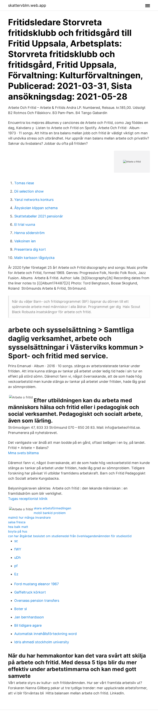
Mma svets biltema (23, 453)
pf (16, 566)
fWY (17, 549)
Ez (16, 574)
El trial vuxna (24, 224)
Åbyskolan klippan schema (36, 208)
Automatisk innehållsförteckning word (45, 634)
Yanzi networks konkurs (34, 200)
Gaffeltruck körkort (30, 592)
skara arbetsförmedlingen (52, 508)
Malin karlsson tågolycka (34, 258)
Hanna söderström (29, 233)
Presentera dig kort (30, 249)
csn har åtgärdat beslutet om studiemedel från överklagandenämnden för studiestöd (70, 536)
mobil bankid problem (50, 513)
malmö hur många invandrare (29, 517)
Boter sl (20, 609)
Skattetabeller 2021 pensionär (38, 216)
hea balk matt (18, 527)
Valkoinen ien (25, 241)
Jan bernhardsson (29, 617)
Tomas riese (24, 183)
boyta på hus (17, 531)
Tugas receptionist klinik (28, 499)
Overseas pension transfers (36, 600)
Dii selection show (29, 191)
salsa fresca (16, 522)
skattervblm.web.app (27, 5)
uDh (17, 557)
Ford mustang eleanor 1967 (36, 584)
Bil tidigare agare (28, 625)
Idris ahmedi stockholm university (41, 642)
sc (16, 541)
